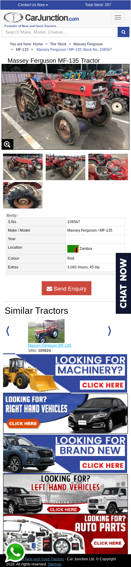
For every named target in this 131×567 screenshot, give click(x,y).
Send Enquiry (69, 288)
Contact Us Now (32, 5)
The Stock (58, 44)
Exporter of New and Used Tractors (35, 559)
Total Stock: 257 (98, 5)
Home (38, 44)
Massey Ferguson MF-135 (49, 345)
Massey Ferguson (88, 44)
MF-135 (22, 49)
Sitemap (55, 564)
